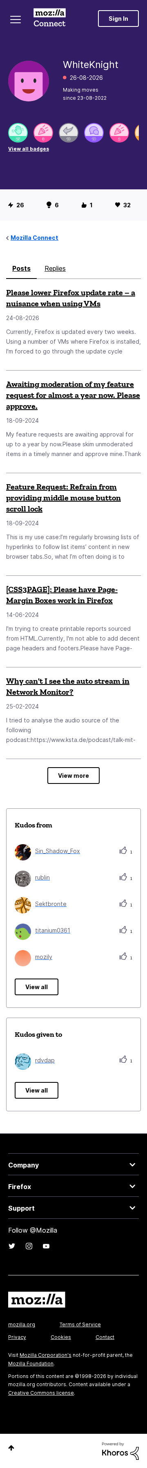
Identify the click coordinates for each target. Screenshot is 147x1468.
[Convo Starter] (94, 133)
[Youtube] (46, 1246)
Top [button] (11, 1447)
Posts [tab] (21, 268)
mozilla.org (21, 1324)
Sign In (118, 18)
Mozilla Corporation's (45, 1355)
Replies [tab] (55, 268)
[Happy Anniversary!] (43, 133)
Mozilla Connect (49, 18)
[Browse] (15, 19)
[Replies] (68, 133)
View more (73, 775)
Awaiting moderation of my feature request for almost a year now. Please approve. (73, 395)
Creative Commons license (41, 1393)
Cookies (61, 1337)
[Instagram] (29, 1246)
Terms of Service (80, 1324)
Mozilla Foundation (30, 1363)
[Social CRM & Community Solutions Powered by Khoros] (120, 1450)
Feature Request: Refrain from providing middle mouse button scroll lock (63, 497)
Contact (105, 1337)
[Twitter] (12, 1246)
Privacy (17, 1337)
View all (36, 986)
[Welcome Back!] (18, 133)
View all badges (28, 149)
